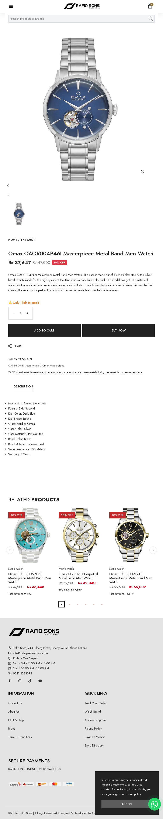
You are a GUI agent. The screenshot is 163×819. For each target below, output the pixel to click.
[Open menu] (13, 6)
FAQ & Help (16, 720)
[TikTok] (30, 680)
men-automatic (73, 372)
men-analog (55, 372)
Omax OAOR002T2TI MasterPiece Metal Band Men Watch (130, 578)
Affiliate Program (95, 720)
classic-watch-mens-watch (31, 372)
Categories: (16, 366)
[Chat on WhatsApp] (154, 804)
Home (12, 240)
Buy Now (119, 330)
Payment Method (95, 737)
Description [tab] (23, 386)
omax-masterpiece (131, 372)
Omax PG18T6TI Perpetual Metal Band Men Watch (78, 576)
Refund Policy (93, 728)
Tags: (12, 372)
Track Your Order (96, 703)
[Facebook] (9, 680)
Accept (126, 804)
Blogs (11, 728)
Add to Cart (44, 330)
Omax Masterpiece (53, 366)
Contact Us (15, 703)
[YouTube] (40, 680)
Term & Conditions (20, 737)
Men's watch (32, 366)
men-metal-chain (93, 372)
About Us (13, 711)
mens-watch (112, 372)
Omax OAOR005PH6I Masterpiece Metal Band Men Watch (29, 578)
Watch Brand (93, 711)
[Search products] (151, 18)
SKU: (11, 359)
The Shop (28, 240)
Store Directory (94, 745)
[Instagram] (19, 680)
